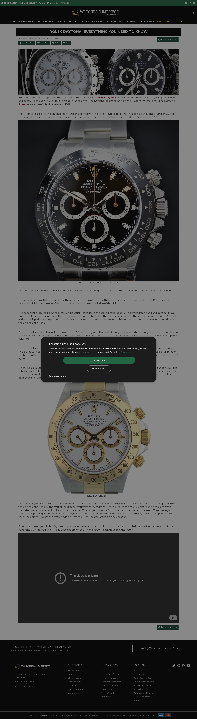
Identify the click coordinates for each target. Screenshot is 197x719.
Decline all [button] (99, 368)
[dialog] (98, 359)
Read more (126, 352)
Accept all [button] (99, 360)
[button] (58, 376)
